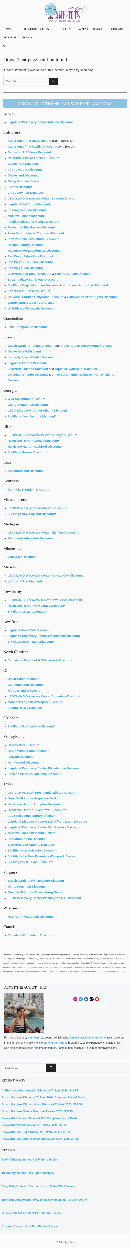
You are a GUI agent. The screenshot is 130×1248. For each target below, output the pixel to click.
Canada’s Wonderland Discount (30, 935)
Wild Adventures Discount (26, 399)
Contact (117, 29)
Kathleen (33, 1037)
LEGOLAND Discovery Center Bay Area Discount (43, 198)
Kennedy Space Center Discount (31, 357)
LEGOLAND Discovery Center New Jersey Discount (45, 600)
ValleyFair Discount (22, 557)
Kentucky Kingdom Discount (28, 489)
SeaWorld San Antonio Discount (31, 844)
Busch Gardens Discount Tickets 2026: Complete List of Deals (43, 1097)
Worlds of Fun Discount (25, 581)
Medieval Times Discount (26, 216)
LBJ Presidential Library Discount (32, 816)
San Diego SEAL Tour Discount (30, 262)
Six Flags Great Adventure (27, 611)
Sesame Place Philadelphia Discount (34, 774)
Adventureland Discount (25, 471)
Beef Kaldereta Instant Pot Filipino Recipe (30, 1159)
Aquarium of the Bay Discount (29, 140)
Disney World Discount (24, 351)
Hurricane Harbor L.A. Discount (85, 285)
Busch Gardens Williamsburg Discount (36, 880)
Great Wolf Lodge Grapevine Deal (32, 798)
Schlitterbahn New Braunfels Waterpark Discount (43, 856)
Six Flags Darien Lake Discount (30, 641)
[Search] (53, 81)
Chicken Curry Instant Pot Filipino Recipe (30, 1226)
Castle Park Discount (23, 163)
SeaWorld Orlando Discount (28, 369)
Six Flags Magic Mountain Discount (33, 285)
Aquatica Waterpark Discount (76, 369)
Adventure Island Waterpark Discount (88, 345)
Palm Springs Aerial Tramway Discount (36, 233)
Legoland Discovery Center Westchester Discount (44, 636)
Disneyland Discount (23, 175)
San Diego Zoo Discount (25, 268)
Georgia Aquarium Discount (28, 404)
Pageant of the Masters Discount (31, 227)
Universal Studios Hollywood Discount (35, 297)
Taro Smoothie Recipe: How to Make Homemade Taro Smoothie (44, 1199)
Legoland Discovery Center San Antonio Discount (44, 827)
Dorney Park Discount (23, 745)
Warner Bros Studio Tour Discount (32, 302)
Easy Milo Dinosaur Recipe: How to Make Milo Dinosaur (39, 1186)
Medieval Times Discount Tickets (31, 833)
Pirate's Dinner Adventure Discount (33, 239)
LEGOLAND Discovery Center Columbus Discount (44, 696)
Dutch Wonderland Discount (28, 751)
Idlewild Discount (20, 756)
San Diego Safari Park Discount (30, 256)
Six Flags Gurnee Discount (27, 452)
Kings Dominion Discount (26, 886)
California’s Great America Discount (33, 158)
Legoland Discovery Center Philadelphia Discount (44, 768)
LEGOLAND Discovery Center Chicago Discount (42, 435)
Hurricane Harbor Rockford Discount (34, 446)
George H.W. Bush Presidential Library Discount (42, 792)
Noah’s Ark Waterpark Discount (30, 916)
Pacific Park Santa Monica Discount (33, 221)
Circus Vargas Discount (25, 169)
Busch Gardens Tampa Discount (31, 345)
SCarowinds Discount (56, 660)
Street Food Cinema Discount (29, 291)
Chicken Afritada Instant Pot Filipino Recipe (31, 1213)
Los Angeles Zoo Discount (27, 210)
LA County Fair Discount (25, 192)
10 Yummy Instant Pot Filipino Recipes (28, 1173)
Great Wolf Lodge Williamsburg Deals (35, 892)
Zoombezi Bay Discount (25, 708)
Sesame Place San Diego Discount (33, 279)
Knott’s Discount (20, 187)
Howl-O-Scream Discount (73, 273)
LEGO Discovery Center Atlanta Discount (37, 410)
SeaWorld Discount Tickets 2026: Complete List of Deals (40, 1118)
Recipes (65, 29)
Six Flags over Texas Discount (29, 862)
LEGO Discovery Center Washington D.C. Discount (44, 898)
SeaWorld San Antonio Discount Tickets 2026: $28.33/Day (40, 1139)
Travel (8, 29)
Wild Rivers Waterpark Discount (31, 308)
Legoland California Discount (29, 204)
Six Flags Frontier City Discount (31, 726)
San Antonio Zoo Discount (27, 839)
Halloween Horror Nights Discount (92, 297)
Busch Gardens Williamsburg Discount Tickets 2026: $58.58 (42, 1104)
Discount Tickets (36, 29)
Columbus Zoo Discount (25, 685)
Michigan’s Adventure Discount (30, 538)
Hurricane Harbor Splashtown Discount (36, 810)
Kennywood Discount (23, 762)
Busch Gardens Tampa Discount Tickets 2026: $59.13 (37, 1111)
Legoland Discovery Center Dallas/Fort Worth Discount (47, 821)
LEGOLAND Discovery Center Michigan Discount (43, 532)
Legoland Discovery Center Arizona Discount (40, 122)
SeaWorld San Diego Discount (29, 273)
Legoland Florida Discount (27, 363)
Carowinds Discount (22, 660)
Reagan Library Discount (26, 245)
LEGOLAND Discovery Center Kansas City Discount (45, 575)
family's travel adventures (86, 1037)
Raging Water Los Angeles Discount (34, 250)
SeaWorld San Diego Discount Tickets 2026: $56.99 (36, 1132)
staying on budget (55, 1042)
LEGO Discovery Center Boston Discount (37, 508)
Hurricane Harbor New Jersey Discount (36, 606)
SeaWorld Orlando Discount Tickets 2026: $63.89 (34, 1125)
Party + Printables (91, 29)
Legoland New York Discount (29, 630)
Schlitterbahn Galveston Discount (32, 850)
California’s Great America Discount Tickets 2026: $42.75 (40, 1090)
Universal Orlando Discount (28, 374)
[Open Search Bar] (4, 46)
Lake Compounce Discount (27, 327)
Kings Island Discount (24, 690)
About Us (9, 37)
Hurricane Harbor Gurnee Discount (33, 441)
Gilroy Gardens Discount (26, 181)
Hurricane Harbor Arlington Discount (34, 804)
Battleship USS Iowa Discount (29, 152)
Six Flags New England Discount (31, 514)
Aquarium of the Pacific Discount (32, 146)
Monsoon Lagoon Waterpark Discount (35, 702)
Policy (27, 37)
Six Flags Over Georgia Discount (31, 416)
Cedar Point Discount (23, 679)
